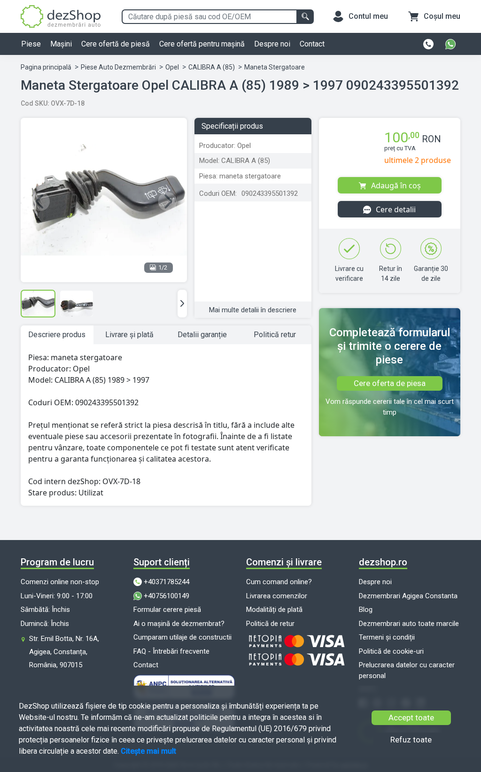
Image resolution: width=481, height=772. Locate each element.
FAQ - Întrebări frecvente (171, 651)
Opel (172, 67)
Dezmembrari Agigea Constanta (408, 596)
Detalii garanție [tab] (202, 334)
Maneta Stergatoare (274, 67)
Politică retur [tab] (275, 334)
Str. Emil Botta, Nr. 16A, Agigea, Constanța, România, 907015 (64, 651)
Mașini (61, 43)
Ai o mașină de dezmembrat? (179, 623)
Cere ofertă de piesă (115, 43)
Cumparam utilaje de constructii (182, 637)
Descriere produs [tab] (56, 334)
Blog (365, 609)
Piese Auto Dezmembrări (118, 67)
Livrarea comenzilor (276, 596)
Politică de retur (270, 623)
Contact (312, 43)
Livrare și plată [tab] (129, 334)
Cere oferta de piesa (390, 383)
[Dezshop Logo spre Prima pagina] (61, 15)
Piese (31, 43)
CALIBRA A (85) (211, 67)
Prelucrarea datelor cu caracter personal (407, 670)
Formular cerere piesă (167, 609)
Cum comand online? (279, 582)
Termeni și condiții (387, 637)
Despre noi (272, 43)
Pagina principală (46, 67)
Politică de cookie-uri (391, 651)
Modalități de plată (274, 609)
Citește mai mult (148, 751)
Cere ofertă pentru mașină (202, 43)
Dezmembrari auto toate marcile (409, 623)
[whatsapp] (450, 44)
